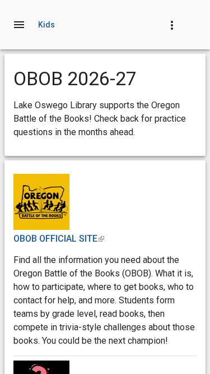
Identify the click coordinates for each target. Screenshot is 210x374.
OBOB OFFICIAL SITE (58, 238)
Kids (46, 24)
